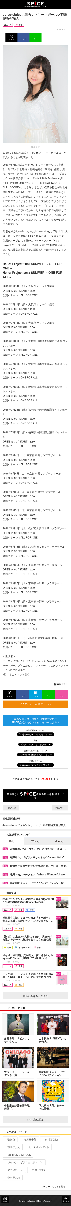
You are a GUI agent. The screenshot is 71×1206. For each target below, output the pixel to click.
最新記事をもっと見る (35, 996)
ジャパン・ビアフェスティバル (25, 1162)
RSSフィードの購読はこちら (37, 704)
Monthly (59, 841)
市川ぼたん (13, 1147)
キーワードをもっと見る (53, 1186)
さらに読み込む (35, 1119)
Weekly (35, 841)
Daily (12, 841)
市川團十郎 (30, 1139)
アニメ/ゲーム (15, 1170)
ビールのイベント (39, 1147)
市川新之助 (51, 1139)
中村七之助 (38, 1170)
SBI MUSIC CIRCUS (19, 1154)
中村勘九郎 (13, 1177)
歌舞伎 (11, 1139)
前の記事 (12, 807)
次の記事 (59, 807)
